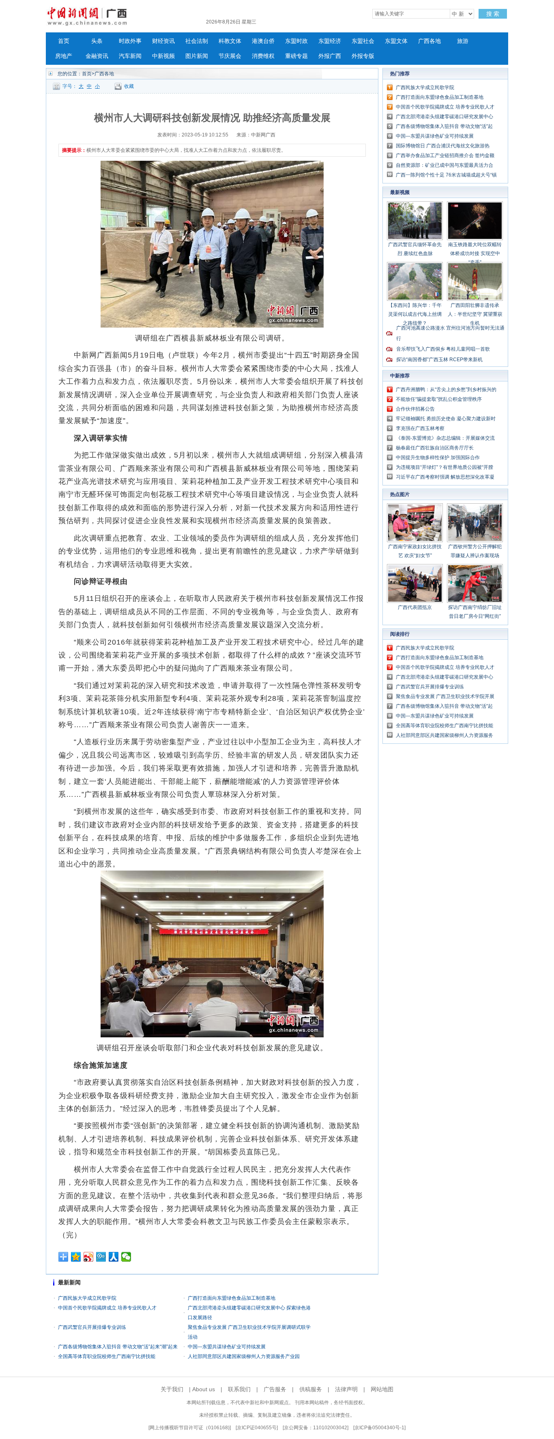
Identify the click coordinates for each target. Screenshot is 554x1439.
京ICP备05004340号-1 (379, 1427)
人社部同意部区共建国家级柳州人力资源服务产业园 (244, 1356)
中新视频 (163, 56)
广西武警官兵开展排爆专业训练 (92, 1327)
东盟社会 (363, 41)
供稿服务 (310, 1389)
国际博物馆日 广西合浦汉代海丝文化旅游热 (443, 146)
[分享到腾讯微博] (101, 1257)
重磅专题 (296, 56)
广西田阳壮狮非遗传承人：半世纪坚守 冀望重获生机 (475, 314)
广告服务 (275, 1389)
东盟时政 (296, 41)
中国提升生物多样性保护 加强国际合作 (438, 457)
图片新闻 (196, 56)
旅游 (462, 41)
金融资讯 (97, 56)
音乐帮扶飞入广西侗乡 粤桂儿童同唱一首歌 (443, 349)
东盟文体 (396, 41)
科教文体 (230, 41)
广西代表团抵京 (415, 607)
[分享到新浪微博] (89, 1257)
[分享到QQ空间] (76, 1257)
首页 (63, 41)
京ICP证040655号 (257, 1427)
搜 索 (492, 14)
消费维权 (263, 56)
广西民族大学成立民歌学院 (87, 1298)
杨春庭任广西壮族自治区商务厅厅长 (435, 448)
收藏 (129, 86)
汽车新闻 (130, 56)
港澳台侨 (263, 41)
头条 (97, 41)
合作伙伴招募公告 (415, 409)
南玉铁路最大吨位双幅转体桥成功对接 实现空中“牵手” (475, 253)
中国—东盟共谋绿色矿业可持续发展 (227, 1347)
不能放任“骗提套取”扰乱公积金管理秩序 (439, 399)
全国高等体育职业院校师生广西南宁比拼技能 (106, 1356)
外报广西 (329, 56)
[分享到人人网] (114, 1257)
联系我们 (239, 1389)
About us (203, 1389)
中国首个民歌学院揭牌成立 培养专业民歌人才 (107, 1308)
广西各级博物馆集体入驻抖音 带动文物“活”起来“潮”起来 (118, 1347)
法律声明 (346, 1389)
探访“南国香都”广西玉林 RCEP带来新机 (439, 359)
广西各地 (429, 41)
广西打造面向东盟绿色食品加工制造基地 (231, 1298)
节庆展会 (230, 56)
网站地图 (382, 1389)
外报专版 (363, 56)
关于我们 (172, 1389)
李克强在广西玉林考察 (420, 428)
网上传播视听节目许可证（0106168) (190, 1427)
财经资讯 (163, 41)
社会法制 (196, 41)
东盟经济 (329, 41)
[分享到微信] (126, 1257)
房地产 (63, 56)
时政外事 (130, 41)
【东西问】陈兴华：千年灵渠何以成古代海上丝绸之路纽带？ (415, 314)
